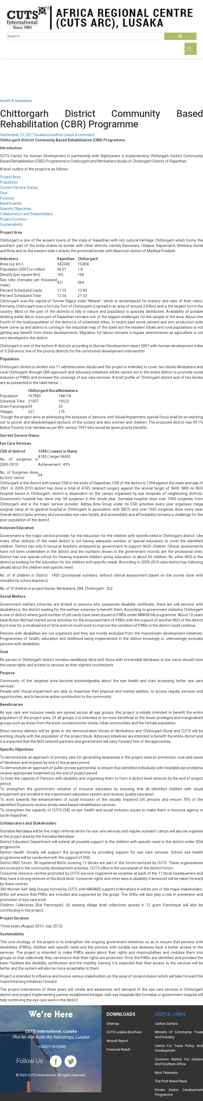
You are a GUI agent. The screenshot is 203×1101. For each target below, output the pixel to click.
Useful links (170, 1014)
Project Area (10, 177)
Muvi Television (166, 1073)
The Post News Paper (171, 1081)
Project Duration (13, 219)
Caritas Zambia (166, 1024)
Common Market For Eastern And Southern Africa (179, 1061)
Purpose (7, 198)
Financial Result (118, 1049)
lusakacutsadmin (49, 135)
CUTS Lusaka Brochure (124, 1032)
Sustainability (11, 224)
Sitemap (113, 1024)
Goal (3, 193)
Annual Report (117, 1041)
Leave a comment (79, 135)
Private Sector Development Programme (179, 1092)
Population (9, 182)
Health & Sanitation (16, 101)
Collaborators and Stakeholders (26, 214)
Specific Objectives (15, 209)
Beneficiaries (11, 203)
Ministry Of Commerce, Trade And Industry (179, 1034)
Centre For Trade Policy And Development (179, 1048)
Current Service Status (19, 187)
